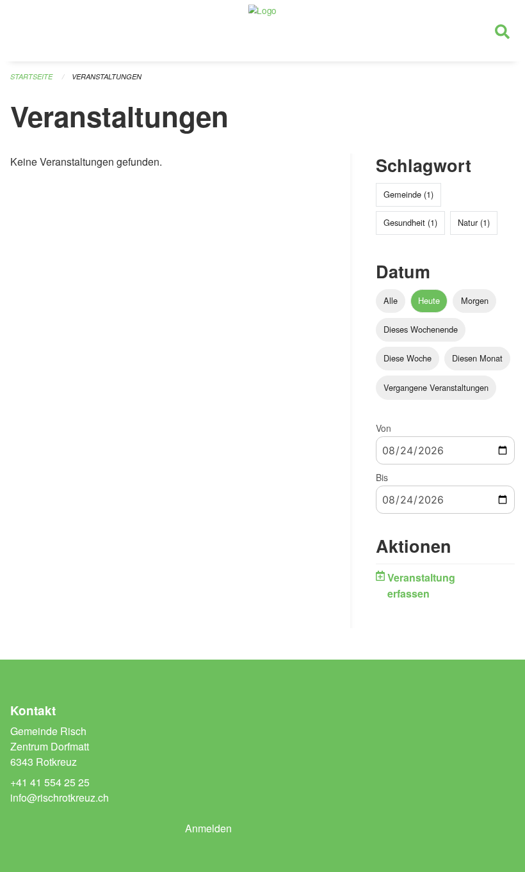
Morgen (475, 300)
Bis (382, 477)
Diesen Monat (477, 358)
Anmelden (208, 828)
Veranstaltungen (106, 76)
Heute (429, 300)
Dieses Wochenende (421, 329)
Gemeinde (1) (408, 194)
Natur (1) (474, 222)
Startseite (31, 76)
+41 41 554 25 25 (50, 782)
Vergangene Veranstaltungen (436, 387)
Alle (391, 300)
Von (383, 428)
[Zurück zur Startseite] (262, 30)
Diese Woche (408, 358)
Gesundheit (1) (410, 222)
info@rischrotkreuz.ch (59, 797)
